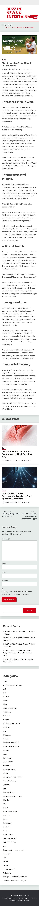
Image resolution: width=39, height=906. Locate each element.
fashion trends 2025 (11, 742)
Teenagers (7, 854)
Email (4, 572)
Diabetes (6, 727)
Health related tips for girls (13, 777)
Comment (6, 539)
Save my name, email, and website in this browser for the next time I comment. (17, 593)
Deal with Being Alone (11, 723)
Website (5, 581)
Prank (5, 819)
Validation (7, 873)
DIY (4, 731)
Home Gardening (9, 781)
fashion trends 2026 (11, 746)
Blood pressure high (10, 708)
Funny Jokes (7, 758)
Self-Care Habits (9, 842)
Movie (5, 804)
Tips (5, 857)
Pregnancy (7, 823)
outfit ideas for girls (10, 812)
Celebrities (7, 712)
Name (4, 563)
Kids (4, 789)
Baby (5, 693)
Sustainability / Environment (13, 850)
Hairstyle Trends (9, 769)
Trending (6, 865)
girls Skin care (8, 762)
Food (5, 754)
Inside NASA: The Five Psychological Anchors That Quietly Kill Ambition (17, 496)
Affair (5, 681)
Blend (5, 700)
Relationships (8, 835)
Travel (5, 861)
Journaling (7, 785)
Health (5, 773)
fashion (6, 739)
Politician (6, 815)
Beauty (6, 697)
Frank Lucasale (26, 69)
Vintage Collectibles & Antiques (15, 877)
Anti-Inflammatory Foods (12, 685)
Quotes (6, 827)
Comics (6, 720)
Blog (5, 704)
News (5, 808)
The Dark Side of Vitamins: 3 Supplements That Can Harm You (17, 454)
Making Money (8, 792)
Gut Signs (6, 765)
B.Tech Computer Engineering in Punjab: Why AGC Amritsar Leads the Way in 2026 (18, 652)
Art (4, 689)
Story (4, 59)
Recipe (5, 831)
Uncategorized (8, 869)
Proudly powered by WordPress (15, 898)
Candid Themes (23, 901)
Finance (6, 750)
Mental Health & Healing (12, 796)
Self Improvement (10, 838)
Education (7, 735)
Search (29, 610)
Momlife (6, 800)
